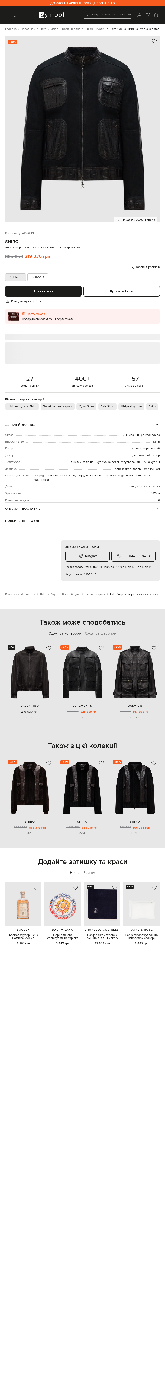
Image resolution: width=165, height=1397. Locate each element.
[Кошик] (156, 15)
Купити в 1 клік (121, 291)
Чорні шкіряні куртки (57, 406)
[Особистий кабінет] (139, 15)
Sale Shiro (107, 406)
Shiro (12, 241)
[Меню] (7, 15)
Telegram (90, 556)
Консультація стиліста (26, 301)
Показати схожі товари (138, 220)
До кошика (43, 291)
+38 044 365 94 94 (137, 556)
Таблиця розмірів (148, 267)
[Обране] (147, 15)
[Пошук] (15, 15)
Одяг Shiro (86, 406)
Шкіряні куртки (131, 406)
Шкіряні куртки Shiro (22, 406)
